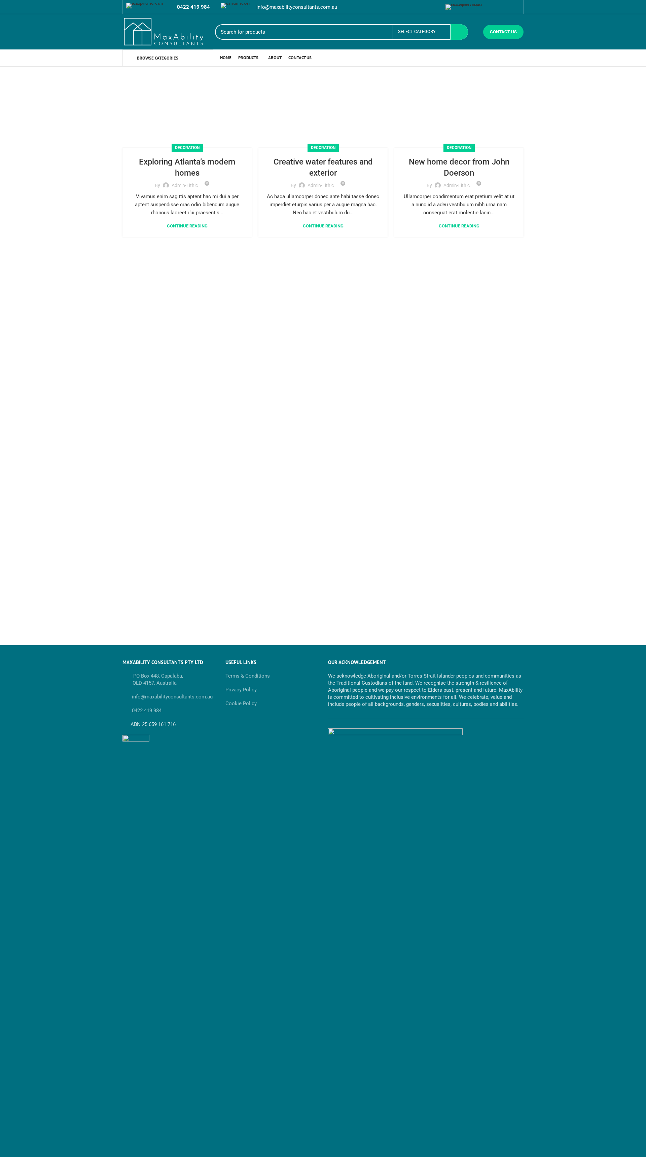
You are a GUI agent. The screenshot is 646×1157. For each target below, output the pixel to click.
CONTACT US (503, 31)
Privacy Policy (241, 690)
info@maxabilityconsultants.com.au (172, 697)
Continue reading (187, 226)
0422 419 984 (147, 711)
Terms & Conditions (247, 676)
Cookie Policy (241, 703)
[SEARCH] (459, 32)
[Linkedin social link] (435, 7)
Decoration (187, 147)
